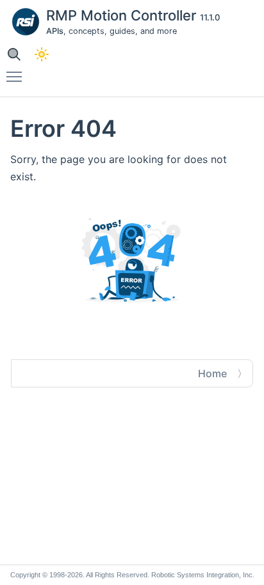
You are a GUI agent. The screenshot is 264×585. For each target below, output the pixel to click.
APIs (54, 31)
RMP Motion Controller (123, 15)
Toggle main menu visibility (16, 76)
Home (212, 373)
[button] (13, 54)
